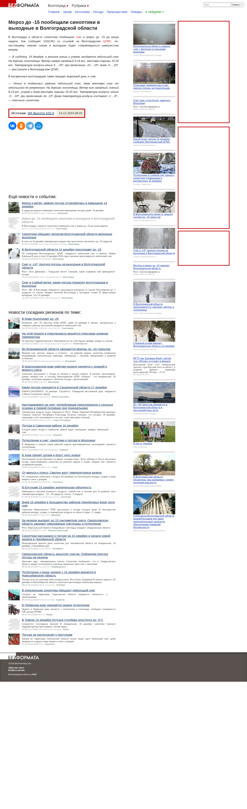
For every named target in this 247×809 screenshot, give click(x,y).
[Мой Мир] (39, 126)
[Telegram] (30, 126)
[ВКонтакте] (12, 126)
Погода (98, 12)
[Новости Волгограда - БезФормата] (20, 4)
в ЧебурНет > (155, 12)
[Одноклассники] (21, 126)
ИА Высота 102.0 (41, 113)
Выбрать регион (16, 670)
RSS (34, 674)
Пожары (136, 12)
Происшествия (117, 12)
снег (78, 37)
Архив (67, 12)
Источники (82, 12)
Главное (54, 12)
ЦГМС (107, 41)
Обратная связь (16, 668)
